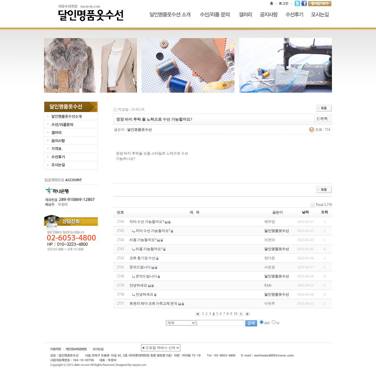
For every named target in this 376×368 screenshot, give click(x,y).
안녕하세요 (138, 285)
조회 (324, 212)
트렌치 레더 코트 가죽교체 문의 (153, 303)
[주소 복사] (322, 119)
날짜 (305, 212)
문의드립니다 (140, 267)
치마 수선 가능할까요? (147, 222)
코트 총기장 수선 (142, 258)
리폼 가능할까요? (143, 240)
